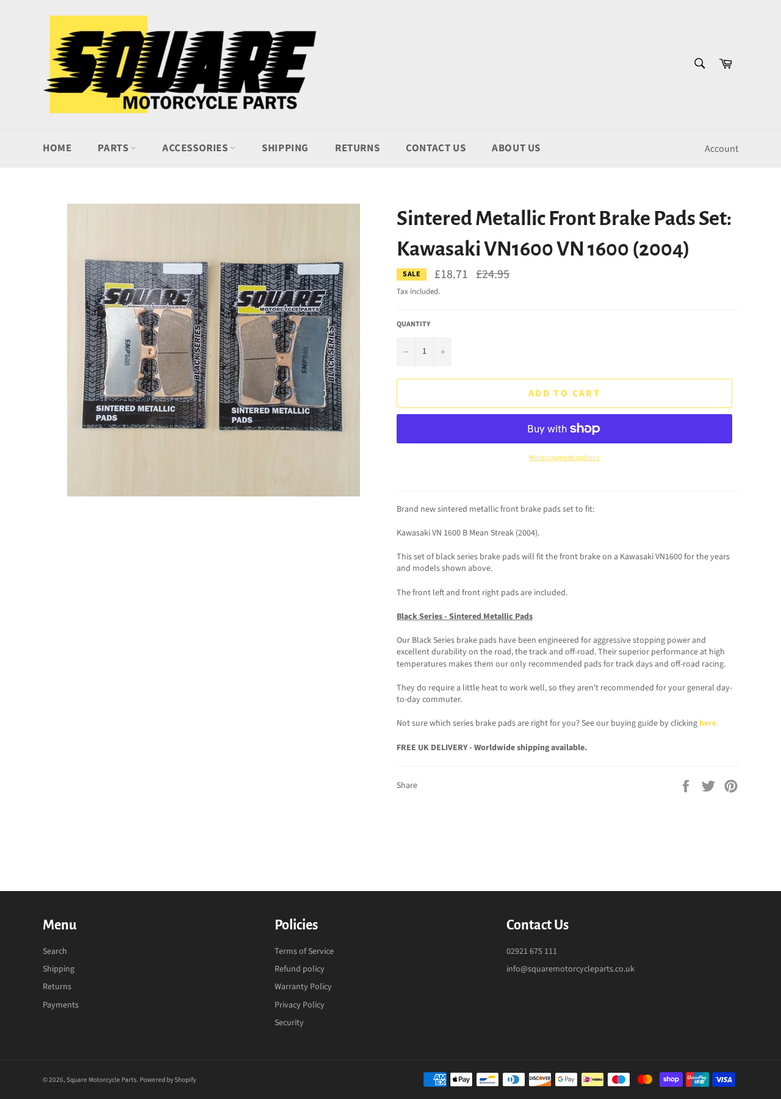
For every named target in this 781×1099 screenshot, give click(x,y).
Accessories (196, 148)
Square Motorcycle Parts (102, 1079)
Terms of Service (304, 951)
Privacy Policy (300, 1005)
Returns (357, 148)
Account (721, 149)
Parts (114, 148)
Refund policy (300, 969)
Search (55, 951)
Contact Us (436, 148)
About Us (516, 148)
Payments (61, 1005)
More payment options (564, 458)
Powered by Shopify (168, 1079)
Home (57, 148)
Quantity (413, 324)
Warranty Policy (303, 987)
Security (289, 1023)
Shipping (285, 148)
